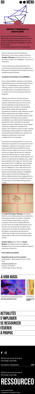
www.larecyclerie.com (9, 263)
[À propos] (17, 333)
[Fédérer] (17, 328)
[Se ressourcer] (17, 323)
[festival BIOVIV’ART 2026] (13, 290)
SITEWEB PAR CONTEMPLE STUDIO (10, 392)
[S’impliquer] (17, 318)
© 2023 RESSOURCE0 (7, 390)
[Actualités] (17, 313)
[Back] (24, 2)
